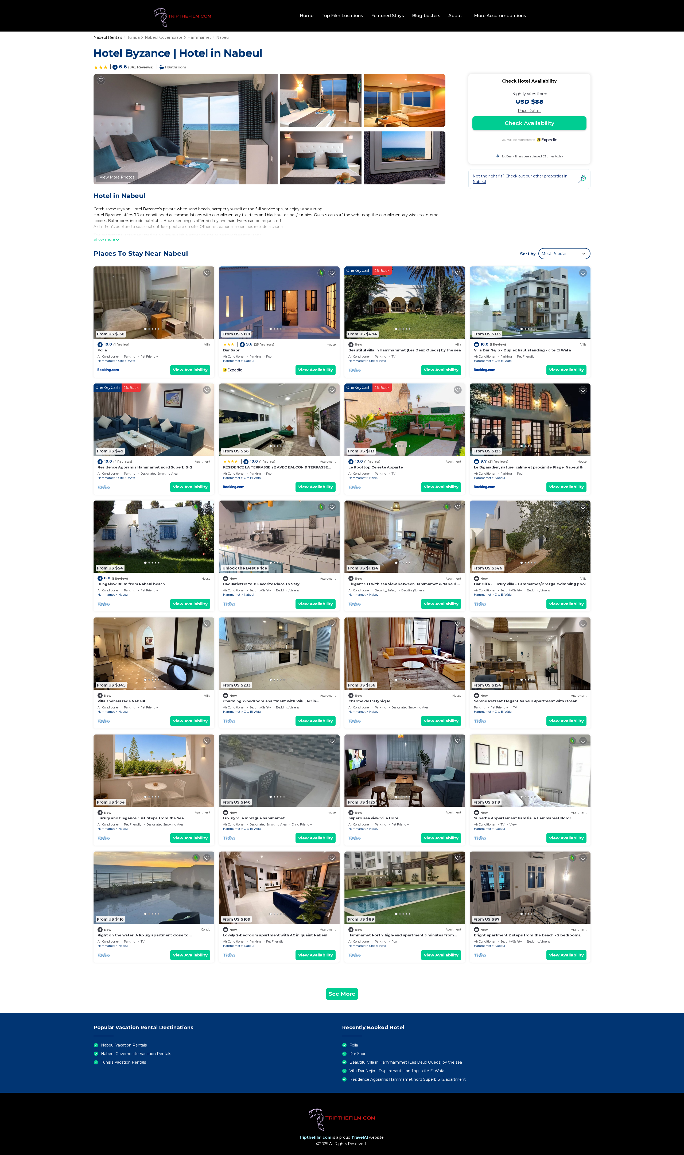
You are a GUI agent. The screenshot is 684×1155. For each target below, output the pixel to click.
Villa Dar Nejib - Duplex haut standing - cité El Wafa (522, 350)
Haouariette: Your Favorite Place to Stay (261, 584)
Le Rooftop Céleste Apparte (375, 467)
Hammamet (199, 37)
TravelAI (359, 1137)
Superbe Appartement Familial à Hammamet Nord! (522, 818)
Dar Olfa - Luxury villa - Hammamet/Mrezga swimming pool (530, 584)
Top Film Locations (342, 15)
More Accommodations (500, 15)
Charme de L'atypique (369, 701)
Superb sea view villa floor (373, 818)
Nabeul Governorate (163, 37)
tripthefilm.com (315, 1137)
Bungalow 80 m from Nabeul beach (131, 584)
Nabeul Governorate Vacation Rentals (136, 1053)
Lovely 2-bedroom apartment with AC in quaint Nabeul (275, 935)
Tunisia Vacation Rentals (123, 1062)
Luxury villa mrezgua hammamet (254, 818)
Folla (102, 350)
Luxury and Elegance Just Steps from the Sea (141, 818)
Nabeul (223, 37)
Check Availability (529, 123)
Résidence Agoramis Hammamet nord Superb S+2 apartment (407, 1079)
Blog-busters (426, 15)
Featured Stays (387, 15)
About (455, 15)
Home (306, 15)
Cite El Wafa (126, 361)
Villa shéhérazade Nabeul (121, 701)
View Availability (190, 369)
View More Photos (117, 177)
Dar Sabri (232, 350)
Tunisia (133, 37)
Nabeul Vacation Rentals (124, 1045)
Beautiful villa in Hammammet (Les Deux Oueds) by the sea (404, 350)
